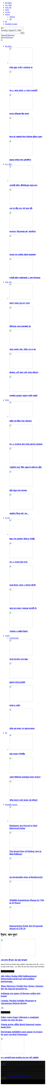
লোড (2, 1008)
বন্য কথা (7, 12)
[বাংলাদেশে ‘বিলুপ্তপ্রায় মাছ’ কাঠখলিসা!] (21, 227)
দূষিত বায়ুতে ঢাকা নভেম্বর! (18, 490)
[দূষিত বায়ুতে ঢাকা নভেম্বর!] (21, 486)
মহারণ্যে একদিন (14, 705)
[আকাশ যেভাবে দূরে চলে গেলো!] (21, 298)
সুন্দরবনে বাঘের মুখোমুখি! (17, 682)
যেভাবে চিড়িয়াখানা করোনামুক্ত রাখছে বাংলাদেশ (24, 777)
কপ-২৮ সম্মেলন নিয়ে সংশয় (18, 562)
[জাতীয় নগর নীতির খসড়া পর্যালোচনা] (21, 416)
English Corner (11, 24)
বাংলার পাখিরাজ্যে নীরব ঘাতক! (19, 113)
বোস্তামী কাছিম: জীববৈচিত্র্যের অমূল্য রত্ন (23, 185)
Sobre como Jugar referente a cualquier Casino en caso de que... (20, 1018)
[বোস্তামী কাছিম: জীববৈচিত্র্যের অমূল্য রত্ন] (21, 181)
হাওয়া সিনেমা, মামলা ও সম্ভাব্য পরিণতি (22, 585)
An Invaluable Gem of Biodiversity (26, 877)
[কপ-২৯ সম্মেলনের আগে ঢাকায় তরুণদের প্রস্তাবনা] (21, 439)
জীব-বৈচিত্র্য (8, 3)
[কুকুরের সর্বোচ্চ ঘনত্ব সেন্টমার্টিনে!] (21, 155)
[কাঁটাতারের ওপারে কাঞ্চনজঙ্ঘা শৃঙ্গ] (21, 322)
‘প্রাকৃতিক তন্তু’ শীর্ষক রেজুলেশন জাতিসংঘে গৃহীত (25, 467)
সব (10, 638)
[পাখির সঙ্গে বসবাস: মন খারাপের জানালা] (21, 724)
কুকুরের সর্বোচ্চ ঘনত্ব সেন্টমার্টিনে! (20, 159)
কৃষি (10, 19)
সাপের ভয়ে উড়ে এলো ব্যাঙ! (18, 659)
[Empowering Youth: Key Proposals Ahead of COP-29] (21, 921)
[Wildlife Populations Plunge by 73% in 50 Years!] (21, 895)
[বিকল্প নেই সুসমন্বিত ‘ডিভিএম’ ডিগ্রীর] (21, 534)
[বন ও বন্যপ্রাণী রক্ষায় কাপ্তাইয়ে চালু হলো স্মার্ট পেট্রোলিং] (12, 1053)
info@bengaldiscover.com (18, 1076)
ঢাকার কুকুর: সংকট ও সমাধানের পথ (20, 67)
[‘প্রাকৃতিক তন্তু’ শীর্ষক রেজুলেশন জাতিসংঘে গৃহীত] (21, 462)
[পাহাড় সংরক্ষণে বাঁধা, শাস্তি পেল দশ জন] (21, 345)
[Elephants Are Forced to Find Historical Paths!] (21, 821)
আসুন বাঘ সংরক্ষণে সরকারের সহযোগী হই (23, 608)
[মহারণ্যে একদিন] (21, 701)
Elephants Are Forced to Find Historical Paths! (23, 827)
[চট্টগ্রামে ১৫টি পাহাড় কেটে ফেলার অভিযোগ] (21, 368)
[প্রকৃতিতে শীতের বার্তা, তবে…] (21, 509)
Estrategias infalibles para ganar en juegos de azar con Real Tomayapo (21, 1033)
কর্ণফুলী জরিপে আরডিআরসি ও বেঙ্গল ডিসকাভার (24, 277)
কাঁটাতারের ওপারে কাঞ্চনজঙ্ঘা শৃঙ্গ (20, 326)
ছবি (6, 21)
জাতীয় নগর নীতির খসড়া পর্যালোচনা (20, 421)
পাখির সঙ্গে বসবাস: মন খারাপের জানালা (22, 728)
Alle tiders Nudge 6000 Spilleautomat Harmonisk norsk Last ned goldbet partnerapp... (19, 979)
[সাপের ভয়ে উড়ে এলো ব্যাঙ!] (21, 654)
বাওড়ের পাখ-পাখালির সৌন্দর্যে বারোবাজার (22, 254)
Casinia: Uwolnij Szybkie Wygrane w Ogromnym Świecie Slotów (18, 1002)
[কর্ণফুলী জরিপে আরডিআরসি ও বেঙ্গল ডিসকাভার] (21, 273)
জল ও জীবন (8, 5)
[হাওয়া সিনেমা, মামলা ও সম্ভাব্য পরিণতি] (21, 580)
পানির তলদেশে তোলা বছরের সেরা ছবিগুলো (23, 800)
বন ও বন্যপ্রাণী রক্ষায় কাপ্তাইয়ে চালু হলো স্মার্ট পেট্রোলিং (20, 1057)
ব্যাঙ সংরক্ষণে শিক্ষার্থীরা (17, 753)
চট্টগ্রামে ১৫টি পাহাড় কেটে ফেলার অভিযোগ (23, 372)
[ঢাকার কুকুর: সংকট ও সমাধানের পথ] (21, 63)
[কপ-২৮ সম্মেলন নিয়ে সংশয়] (21, 557)
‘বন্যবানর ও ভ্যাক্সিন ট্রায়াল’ (18, 631)
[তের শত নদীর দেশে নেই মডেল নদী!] (21, 204)
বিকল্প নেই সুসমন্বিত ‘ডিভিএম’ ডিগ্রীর (22, 538)
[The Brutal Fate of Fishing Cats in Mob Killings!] (21, 847)
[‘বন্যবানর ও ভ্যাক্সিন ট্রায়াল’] (21, 627)
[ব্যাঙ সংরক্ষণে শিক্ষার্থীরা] (21, 749)
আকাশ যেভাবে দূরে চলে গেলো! (19, 303)
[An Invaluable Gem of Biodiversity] (21, 872)
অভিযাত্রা (12, 17)
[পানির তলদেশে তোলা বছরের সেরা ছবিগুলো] (21, 795)
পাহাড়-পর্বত (8, 7)
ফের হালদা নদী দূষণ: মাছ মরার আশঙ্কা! (14, 960)
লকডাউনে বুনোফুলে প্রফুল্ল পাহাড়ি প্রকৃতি (23, 395)
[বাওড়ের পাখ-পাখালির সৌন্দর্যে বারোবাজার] (21, 250)
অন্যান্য (7, 14)
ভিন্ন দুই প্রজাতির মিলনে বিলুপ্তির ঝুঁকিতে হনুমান (25, 136)
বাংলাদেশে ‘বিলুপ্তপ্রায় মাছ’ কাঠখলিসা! (22, 231)
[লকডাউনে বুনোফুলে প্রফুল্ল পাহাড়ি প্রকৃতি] (21, 391)
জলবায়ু (7, 10)
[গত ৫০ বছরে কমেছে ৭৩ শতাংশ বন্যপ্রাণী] (21, 86)
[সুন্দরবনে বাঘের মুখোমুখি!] (21, 677)
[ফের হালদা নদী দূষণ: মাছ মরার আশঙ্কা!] (18, 955)
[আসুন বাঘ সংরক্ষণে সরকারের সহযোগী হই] (21, 603)
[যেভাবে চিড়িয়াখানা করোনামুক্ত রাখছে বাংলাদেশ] (21, 772)
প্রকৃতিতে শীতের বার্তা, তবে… (19, 513)
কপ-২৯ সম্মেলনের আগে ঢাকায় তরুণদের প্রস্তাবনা (25, 444)
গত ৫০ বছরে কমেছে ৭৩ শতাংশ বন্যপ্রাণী (23, 90)
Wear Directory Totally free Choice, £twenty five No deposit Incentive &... (22, 987)
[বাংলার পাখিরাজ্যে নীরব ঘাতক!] (21, 109)
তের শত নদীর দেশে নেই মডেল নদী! (20, 208)
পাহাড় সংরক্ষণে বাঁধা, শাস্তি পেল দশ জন (22, 349)
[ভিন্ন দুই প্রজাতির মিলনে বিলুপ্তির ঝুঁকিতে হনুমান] (21, 132)
